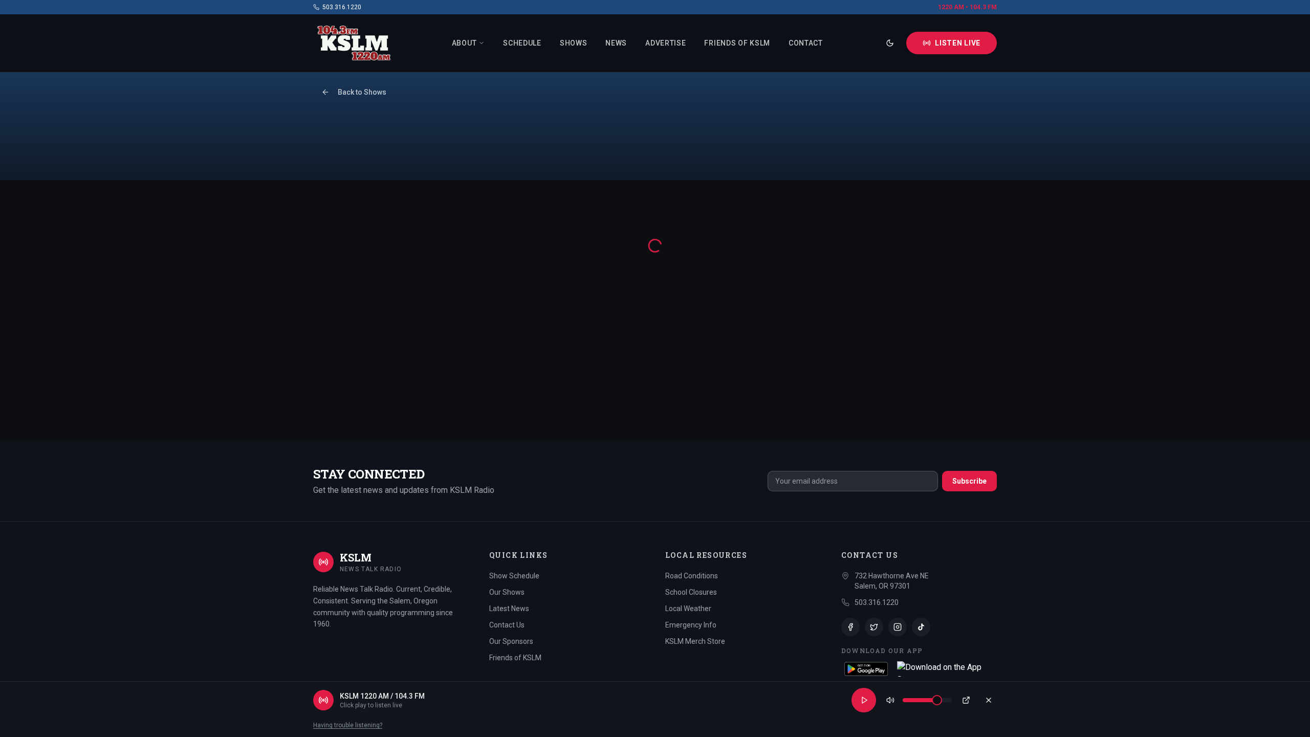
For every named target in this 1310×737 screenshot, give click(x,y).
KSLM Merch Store (695, 641)
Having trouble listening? (347, 725)
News (616, 43)
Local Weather (688, 608)
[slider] (937, 700)
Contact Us (507, 625)
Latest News (509, 608)
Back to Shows (362, 92)
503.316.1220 (341, 7)
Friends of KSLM (737, 43)
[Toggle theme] (890, 43)
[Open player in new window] (966, 700)
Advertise (665, 43)
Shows (573, 43)
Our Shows (507, 592)
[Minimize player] (988, 700)
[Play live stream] (864, 700)
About (464, 43)
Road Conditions (691, 576)
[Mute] (890, 700)
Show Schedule (514, 576)
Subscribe (969, 481)
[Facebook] (850, 627)
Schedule (522, 43)
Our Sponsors (511, 641)
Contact (806, 43)
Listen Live (957, 43)
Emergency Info (690, 625)
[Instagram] (897, 627)
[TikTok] (921, 627)
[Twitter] (874, 627)
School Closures (691, 592)
